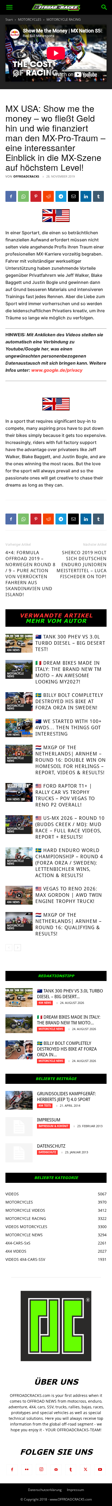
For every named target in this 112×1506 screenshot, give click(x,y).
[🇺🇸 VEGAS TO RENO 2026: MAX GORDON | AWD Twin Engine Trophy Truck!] (19, 895)
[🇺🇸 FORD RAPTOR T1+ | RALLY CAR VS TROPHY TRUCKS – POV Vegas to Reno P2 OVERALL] (19, 792)
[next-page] (17, 947)
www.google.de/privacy (56, 370)
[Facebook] (10, 196)
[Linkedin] (85, 196)
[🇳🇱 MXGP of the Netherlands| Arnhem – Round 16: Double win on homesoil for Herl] (19, 754)
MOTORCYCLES (29, 19)
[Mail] (56, 1469)
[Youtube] (100, 1469)
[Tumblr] (98, 196)
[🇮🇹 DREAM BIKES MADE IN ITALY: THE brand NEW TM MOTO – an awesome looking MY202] (19, 669)
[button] (9, 7)
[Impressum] (19, 1126)
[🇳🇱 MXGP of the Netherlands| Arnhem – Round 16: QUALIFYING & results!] (19, 921)
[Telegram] (60, 196)
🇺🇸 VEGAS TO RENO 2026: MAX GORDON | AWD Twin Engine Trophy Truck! (68, 895)
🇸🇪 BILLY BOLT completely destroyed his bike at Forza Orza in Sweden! (69, 701)
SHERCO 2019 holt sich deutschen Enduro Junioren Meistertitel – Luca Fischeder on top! (82, 564)
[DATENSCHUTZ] (19, 1152)
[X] (85, 1469)
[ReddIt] (48, 196)
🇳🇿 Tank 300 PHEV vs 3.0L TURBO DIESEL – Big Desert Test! (70, 643)
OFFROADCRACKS (26, 176)
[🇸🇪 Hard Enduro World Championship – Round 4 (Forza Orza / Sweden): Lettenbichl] (19, 856)
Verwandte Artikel (56, 615)
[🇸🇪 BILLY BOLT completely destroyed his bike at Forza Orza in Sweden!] (19, 701)
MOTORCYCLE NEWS (15, 675)
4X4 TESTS (45, 1105)
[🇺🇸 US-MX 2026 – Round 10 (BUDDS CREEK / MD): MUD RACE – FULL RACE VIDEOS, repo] (19, 824)
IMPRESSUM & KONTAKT (53, 1125)
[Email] (73, 196)
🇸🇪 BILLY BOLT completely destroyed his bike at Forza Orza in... (67, 1049)
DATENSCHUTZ (51, 1146)
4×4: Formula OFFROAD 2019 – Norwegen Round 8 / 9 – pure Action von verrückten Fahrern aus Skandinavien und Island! (30, 573)
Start (9, 19)
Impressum (48, 1120)
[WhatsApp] (23, 196)
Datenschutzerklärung (45, 1489)
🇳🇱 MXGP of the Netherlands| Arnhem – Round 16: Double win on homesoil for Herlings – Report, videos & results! (70, 760)
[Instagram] (41, 1469)
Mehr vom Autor (56, 620)
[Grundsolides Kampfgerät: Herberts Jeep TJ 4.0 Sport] (19, 1100)
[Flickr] (26, 1469)
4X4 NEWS (13, 650)
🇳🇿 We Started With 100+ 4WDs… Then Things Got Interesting (68, 727)
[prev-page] (8, 947)
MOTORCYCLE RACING (63, 19)
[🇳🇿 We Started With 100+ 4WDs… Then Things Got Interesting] (19, 727)
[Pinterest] (35, 196)
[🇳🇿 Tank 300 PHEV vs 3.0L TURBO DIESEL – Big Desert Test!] (19, 643)
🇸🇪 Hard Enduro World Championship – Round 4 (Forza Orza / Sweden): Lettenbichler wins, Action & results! (69, 862)
